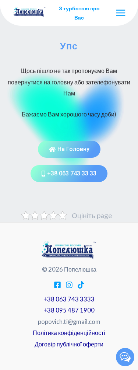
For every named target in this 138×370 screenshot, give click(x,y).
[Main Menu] (120, 13)
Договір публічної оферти (69, 344)
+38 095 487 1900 (69, 310)
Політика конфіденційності (69, 332)
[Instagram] (69, 285)
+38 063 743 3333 (69, 299)
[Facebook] (57, 285)
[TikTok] (81, 285)
